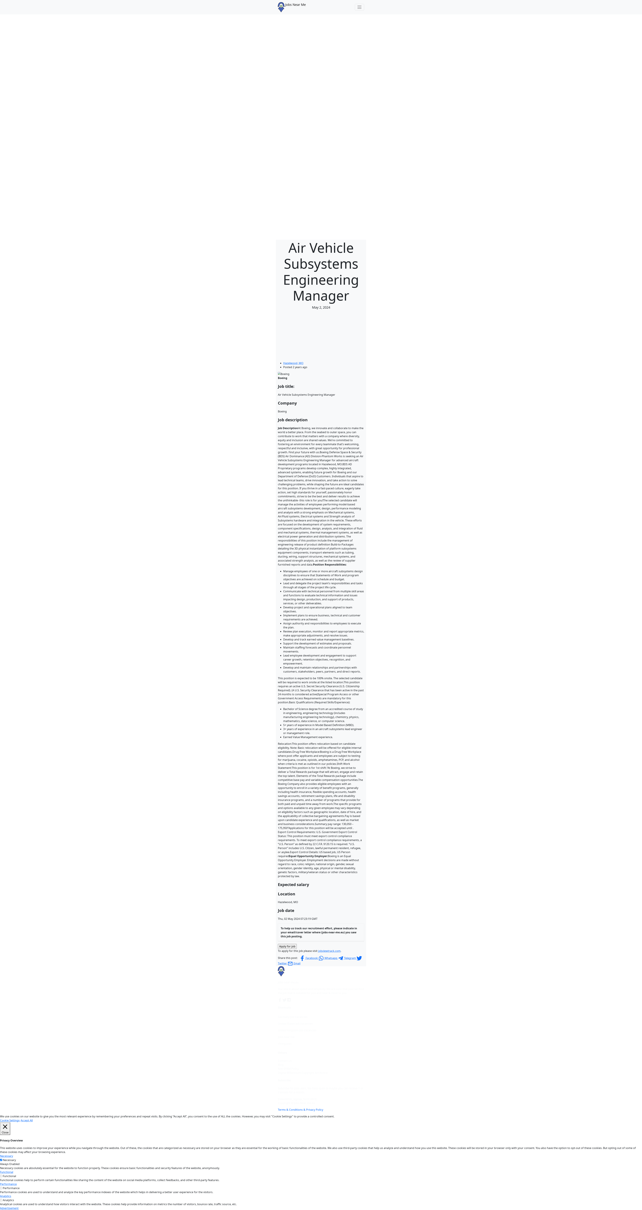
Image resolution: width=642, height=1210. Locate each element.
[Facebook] (280, 1000)
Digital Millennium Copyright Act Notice (303, 1073)
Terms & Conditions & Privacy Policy (300, 1110)
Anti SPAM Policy (288, 1069)
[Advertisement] (321, 336)
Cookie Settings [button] (10, 1120)
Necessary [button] (6, 1156)
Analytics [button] (5, 1196)
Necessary (9, 1160)
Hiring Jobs (285, 1044)
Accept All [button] (27, 1120)
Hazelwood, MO (293, 363)
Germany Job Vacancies (292, 1017)
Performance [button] (8, 1184)
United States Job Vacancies (295, 1023)
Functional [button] (6, 1172)
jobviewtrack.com (329, 951)
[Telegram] (289, 1000)
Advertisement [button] (9, 1208)
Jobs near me (286, 1037)
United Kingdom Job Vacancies (297, 1030)
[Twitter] (285, 1000)
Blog (281, 1065)
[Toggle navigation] (359, 7)
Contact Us (285, 1061)
